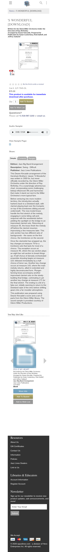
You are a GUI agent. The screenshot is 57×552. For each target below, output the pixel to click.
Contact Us (15, 451)
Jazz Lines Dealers (19, 463)
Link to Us (15, 468)
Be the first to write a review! (33, 84)
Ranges (31, 158)
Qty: (11, 102)
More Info (23, 391)
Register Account (18, 484)
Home (11, 11)
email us (41, 116)
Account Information (19, 480)
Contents (22, 158)
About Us (15, 442)
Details (13, 158)
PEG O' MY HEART (21, 369)
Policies (14, 459)
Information (15, 455)
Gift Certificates (17, 446)
